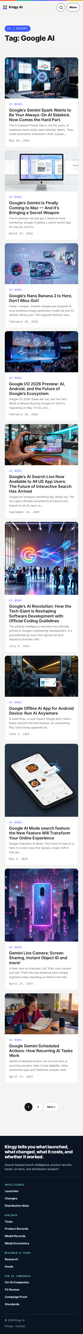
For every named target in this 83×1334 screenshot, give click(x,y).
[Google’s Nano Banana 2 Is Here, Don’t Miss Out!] (41, 263)
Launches (11, 1191)
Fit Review (12, 1289)
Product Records (16, 1229)
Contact (20, 1326)
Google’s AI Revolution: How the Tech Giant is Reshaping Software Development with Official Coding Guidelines (40, 613)
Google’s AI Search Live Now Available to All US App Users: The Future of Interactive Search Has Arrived (40, 484)
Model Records (15, 1236)
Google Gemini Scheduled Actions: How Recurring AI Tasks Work (41, 1051)
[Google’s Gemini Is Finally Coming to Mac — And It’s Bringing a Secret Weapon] (41, 170)
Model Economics (17, 1243)
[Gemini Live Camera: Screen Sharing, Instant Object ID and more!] (41, 905)
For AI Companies (17, 1282)
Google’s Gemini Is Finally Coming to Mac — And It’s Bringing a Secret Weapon (34, 207)
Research (11, 1259)
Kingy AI (16, 7)
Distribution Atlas (17, 1205)
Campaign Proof (16, 1297)
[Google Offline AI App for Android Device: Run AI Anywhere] (41, 676)
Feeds (9, 1266)
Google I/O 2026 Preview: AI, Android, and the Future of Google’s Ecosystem (37, 388)
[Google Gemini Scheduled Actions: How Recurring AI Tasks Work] (41, 1013)
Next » (51, 1106)
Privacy (9, 1326)
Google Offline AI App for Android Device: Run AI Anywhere (41, 711)
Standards (12, 1304)
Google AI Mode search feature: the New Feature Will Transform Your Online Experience (39, 833)
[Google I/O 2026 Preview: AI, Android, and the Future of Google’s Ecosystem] (41, 351)
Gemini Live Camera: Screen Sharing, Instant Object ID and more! (38, 958)
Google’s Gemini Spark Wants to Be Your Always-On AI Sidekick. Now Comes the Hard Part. (40, 115)
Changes (11, 1198)
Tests (9, 1221)
